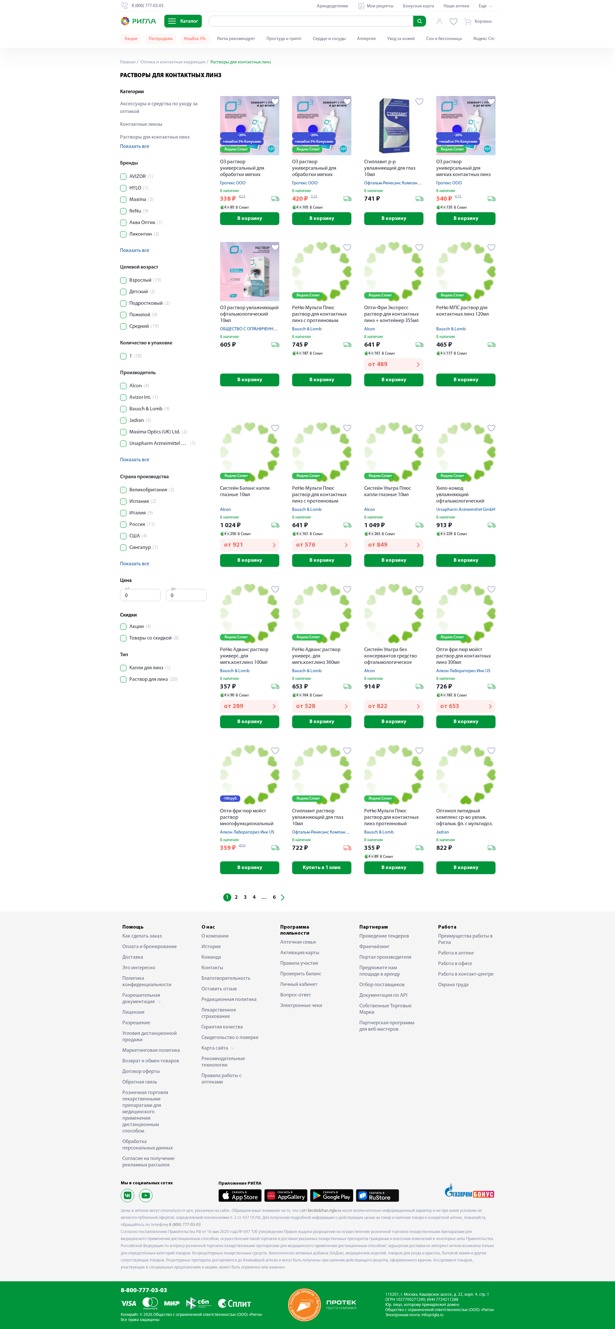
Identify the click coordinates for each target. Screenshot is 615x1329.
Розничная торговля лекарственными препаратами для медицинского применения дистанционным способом (145, 1112)
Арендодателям (332, 6)
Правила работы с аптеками (221, 1079)
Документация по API (383, 995)
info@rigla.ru (432, 1315)
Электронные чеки (301, 1005)
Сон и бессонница (444, 38)
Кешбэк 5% (195, 38)
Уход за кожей (401, 38)
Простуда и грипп (283, 38)
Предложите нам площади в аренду (379, 971)
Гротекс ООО (233, 183)
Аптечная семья (298, 942)
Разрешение (136, 1023)
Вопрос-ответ (295, 995)
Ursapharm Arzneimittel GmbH (465, 509)
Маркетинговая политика (151, 1050)
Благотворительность (225, 978)
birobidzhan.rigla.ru (324, 1211)
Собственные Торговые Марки (385, 1009)
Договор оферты (141, 1071)
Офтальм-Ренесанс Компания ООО (398, 183)
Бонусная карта (418, 6)
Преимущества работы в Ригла (465, 939)
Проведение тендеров (384, 936)
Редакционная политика (229, 999)
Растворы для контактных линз (155, 137)
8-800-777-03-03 (144, 1291)
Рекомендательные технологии (223, 1062)
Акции (131, 38)
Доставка (132, 957)
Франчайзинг (374, 946)
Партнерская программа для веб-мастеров (386, 1026)
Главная (127, 62)
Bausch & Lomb (307, 329)
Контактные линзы (141, 124)
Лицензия (133, 1012)
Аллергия (366, 38)
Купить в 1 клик (322, 867)
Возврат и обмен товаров (150, 1061)
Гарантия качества (222, 1027)
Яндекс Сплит (486, 38)
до (173, 588)
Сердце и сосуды (329, 38)
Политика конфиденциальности (146, 981)
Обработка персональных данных (147, 1145)
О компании (215, 936)
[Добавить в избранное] (275, 101)
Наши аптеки (456, 6)
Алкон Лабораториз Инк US (463, 671)
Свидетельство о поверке (229, 1037)
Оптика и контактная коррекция (172, 62)
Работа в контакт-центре (466, 974)
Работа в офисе (455, 963)
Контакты (212, 968)
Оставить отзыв (219, 989)
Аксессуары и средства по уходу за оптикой (159, 107)
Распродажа (161, 38)
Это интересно (138, 968)
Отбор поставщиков (382, 984)
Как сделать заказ (142, 936)
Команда (211, 957)
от (127, 588)
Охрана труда (453, 984)
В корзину (249, 218)
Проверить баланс (300, 974)
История (211, 946)
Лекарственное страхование (218, 1013)
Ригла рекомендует (236, 38)
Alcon (369, 329)
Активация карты (299, 952)
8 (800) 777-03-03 (185, 1225)
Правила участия (299, 963)
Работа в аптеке (456, 953)
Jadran (442, 832)
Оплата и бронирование (149, 946)
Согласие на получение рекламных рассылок (148, 1162)
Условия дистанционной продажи (149, 1037)
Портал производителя (385, 957)
